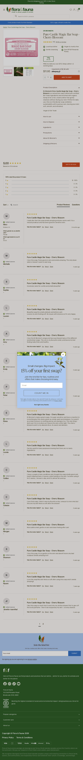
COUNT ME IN (42, 393)
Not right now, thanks (41, 405)
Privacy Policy (58, 400)
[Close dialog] (63, 354)
